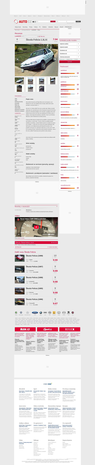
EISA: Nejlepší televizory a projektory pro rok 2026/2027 (40, 417)
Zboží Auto (35, 452)
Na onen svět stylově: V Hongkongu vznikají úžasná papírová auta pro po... (25, 416)
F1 (40, 27)
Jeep (25, 320)
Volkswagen (21, 314)
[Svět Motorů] (77, 27)
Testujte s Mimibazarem (52, 442)
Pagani (59, 321)
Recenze (18, 33)
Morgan (44, 321)
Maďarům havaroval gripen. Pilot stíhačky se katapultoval (53, 399)
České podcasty (65, 443)
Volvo (22, 324)
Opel (50, 314)
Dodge (34, 319)
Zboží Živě (35, 443)
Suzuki (59, 323)
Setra (41, 323)
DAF (26, 319)
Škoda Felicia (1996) (34, 299)
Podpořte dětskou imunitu (53, 425)
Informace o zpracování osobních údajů (62, 461)
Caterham (63, 318)
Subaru (55, 323)
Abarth (16, 318)
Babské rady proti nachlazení (54, 426)
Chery (66, 318)
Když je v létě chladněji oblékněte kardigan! (68, 398)
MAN (74, 320)
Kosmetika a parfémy (51, 448)
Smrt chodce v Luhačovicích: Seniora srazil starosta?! (25, 399)
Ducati (39, 319)
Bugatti (51, 318)
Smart (43, 323)
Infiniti (78, 319)
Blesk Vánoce (22, 391)
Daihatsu (30, 319)
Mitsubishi (40, 321)
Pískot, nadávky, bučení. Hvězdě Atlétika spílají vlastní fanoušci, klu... (40, 399)
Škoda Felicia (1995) (34, 288)
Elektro (44, 27)
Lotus (71, 320)
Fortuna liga (21, 443)
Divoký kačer (28, 425)
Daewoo (23, 319)
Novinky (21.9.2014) (19, 101)
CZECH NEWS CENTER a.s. (38, 459)
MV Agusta (49, 321)
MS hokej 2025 (37, 391)
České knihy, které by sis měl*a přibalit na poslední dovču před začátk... (40, 428)
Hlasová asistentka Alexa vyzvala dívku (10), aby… (19, 341)
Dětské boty (50, 451)
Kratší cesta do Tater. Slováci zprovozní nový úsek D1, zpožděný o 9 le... (25, 397)
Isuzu (16, 320)
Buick (55, 318)
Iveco (19, 320)
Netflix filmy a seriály (23, 426)
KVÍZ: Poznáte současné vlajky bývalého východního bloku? (24, 429)
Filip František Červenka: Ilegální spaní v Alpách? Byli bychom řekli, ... (25, 431)
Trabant (77, 323)
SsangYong (51, 323)
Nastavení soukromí (28, 462)
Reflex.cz (69, 329)
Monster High (50, 443)
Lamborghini (51, 320)
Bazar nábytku (50, 454)
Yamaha (25, 324)
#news (45, 425)
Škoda (16, 314)
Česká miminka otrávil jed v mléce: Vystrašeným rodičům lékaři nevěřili (54, 395)
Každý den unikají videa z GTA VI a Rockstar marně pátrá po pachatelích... (40, 415)
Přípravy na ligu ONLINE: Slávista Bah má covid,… (52, 340)
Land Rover (60, 320)
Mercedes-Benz (28, 314)
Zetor (28, 324)
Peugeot (63, 321)
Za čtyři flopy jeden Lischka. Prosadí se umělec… (41, 341)
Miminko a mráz (71, 392)
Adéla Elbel (21, 445)
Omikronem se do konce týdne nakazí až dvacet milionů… (64, 342)
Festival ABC (69, 426)
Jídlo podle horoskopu (71, 409)
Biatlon (41, 391)
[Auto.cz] (23, 23)
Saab (32, 323)
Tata (65, 323)
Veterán (50, 27)
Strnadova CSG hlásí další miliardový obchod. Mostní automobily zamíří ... (54, 416)
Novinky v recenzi (22, 206)
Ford (35, 314)
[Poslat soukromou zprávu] (25, 36)
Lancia (55, 320)
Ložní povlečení (50, 452)
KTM (40, 320)
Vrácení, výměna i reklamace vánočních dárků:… (30, 343)
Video (16, 100)
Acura (19, 318)
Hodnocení (64, 66)
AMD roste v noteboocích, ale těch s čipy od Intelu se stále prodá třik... (40, 413)
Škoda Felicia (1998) (34, 277)
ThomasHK (32, 303)
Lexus (64, 320)
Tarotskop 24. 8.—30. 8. (38, 429)
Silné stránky (17, 106)
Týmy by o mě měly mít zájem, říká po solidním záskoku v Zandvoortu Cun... (25, 414)
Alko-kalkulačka (22, 408)
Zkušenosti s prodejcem (19, 111)
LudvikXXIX (18, 36)
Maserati (77, 320)
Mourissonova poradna (67, 425)
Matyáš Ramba (21, 448)
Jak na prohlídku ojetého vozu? (39, 448)
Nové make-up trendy (57, 392)
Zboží (61, 27)
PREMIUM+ (68, 27)
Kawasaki (29, 320)
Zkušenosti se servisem (19, 109)
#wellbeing (41, 425)
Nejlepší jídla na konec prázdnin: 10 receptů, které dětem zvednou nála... (69, 414)
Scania (34, 323)
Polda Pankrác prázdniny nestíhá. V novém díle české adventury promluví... (69, 429)
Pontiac (71, 321)
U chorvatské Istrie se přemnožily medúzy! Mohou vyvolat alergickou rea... (25, 395)
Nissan (53, 321)
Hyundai (74, 319)
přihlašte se (40, 43)
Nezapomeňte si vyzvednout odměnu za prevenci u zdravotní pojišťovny (54, 435)
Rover (28, 323)
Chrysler (74, 318)
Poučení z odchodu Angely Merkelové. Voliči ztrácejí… (74, 341)
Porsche (75, 321)
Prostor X (21, 442)
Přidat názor (42, 36)
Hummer (70, 319)
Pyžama (49, 447)
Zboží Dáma (36, 446)
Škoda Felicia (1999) (34, 256)
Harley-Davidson (61, 319)
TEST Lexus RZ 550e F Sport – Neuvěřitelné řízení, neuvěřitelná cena (25, 412)
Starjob (64, 442)
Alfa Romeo (23, 318)
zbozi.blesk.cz (36, 447)
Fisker (48, 319)
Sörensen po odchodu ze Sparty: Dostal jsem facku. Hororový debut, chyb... (40, 397)
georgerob (31, 281)
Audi (45, 314)
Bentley (45, 318)
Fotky (16, 98)
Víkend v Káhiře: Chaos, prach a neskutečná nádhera (24, 433)
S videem (76, 59)
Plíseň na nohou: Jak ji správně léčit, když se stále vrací (54, 432)
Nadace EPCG (58, 409)
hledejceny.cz (36, 442)
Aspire (30, 259)
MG (34, 321)
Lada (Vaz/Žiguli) (45, 320)
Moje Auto (18, 27)
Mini (37, 321)
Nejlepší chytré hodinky (38, 408)
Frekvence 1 (65, 446)
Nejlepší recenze (69, 59)
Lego (49, 446)
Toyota (59, 314)
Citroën (16, 319)
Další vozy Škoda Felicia (25, 252)
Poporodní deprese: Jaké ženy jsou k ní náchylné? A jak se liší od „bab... (54, 430)
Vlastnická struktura (36, 462)
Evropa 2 (64, 447)
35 (27, 304)
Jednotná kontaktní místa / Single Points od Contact (49, 462)
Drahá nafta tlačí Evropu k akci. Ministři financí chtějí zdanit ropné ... (54, 412)
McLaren (24, 321)
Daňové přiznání (51, 408)
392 (27, 261)
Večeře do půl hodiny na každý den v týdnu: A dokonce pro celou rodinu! (69, 412)
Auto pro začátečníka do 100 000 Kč (40, 451)
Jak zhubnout (51, 391)
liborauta (31, 292)
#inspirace (36, 425)
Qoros (16, 323)
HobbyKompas (36, 450)
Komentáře (17, 103)
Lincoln (67, 320)
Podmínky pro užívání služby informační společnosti (46, 461)
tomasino (31, 270)
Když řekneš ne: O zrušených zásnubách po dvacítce (39, 431)
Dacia (20, 319)
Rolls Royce (24, 323)
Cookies (71, 461)
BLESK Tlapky (22, 425)
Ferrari (42, 319)
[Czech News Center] (50, 384)
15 (27, 272)
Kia (32, 320)
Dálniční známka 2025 (26, 409)
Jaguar (22, 320)
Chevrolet (70, 318)
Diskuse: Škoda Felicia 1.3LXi (25, 242)
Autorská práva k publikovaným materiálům (29, 461)
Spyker (46, 323)
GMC (57, 319)
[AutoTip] (80, 27)
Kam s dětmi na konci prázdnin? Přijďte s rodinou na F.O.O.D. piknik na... (69, 400)
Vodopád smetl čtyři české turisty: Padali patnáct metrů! (53, 397)
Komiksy (64, 426)
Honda (67, 319)
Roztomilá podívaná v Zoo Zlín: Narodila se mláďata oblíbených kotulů (69, 431)
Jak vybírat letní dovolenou (68, 393)
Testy (30, 27)
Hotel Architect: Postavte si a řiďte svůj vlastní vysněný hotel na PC (69, 433)
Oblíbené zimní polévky (67, 408)
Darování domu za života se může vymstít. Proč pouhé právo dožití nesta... (54, 414)
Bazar (56, 27)
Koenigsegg (36, 320)
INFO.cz (23, 392)
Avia (42, 318)
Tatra (68, 323)
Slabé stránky (17, 107)
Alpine (31, 318)
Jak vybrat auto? (36, 455)
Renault (54, 314)
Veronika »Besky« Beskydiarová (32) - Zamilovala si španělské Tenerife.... (69, 396)
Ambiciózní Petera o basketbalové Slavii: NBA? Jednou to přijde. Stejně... (40, 395)
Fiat (72, 314)
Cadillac (58, 318)
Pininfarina (67, 321)
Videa (35, 27)
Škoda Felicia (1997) (34, 267)
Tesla (71, 323)
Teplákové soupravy (51, 450)
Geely (54, 319)
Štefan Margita (21, 446)
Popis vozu (17, 104)
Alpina (28, 318)
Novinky (25, 27)
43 (27, 283)
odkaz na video (21, 238)
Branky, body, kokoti (28, 442)
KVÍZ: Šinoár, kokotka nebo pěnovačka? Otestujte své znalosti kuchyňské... (68, 416)
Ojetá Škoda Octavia (37, 454)
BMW (41, 314)
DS (36, 319)
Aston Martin (35, 318)
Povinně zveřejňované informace (64, 462)
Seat (68, 314)
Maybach (17, 321)
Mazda (64, 314)
